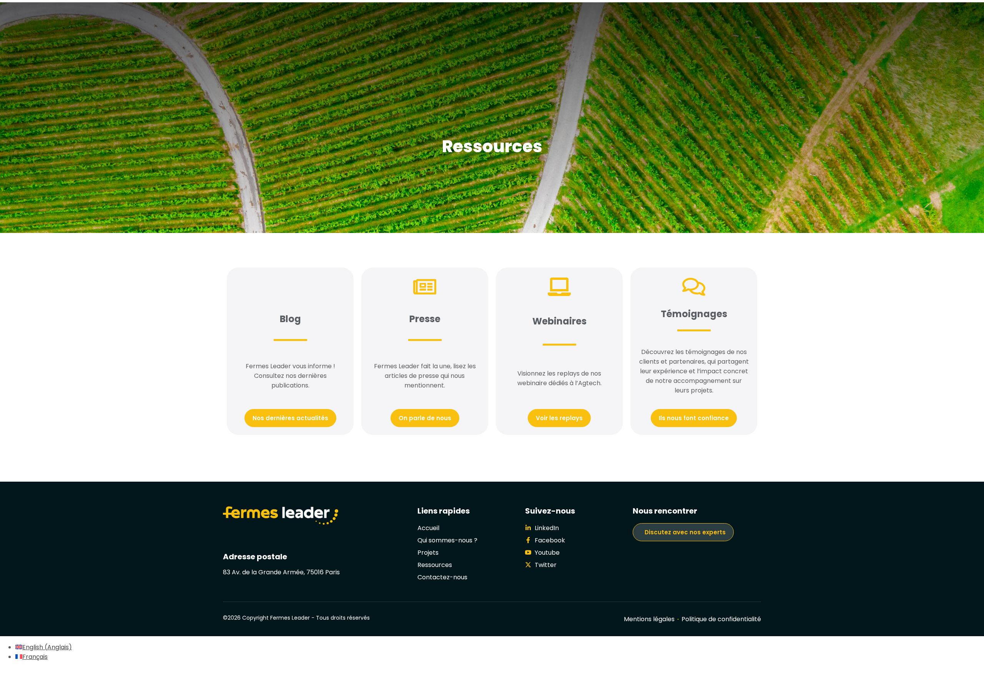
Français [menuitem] (35, 656)
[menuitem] (43, 647)
